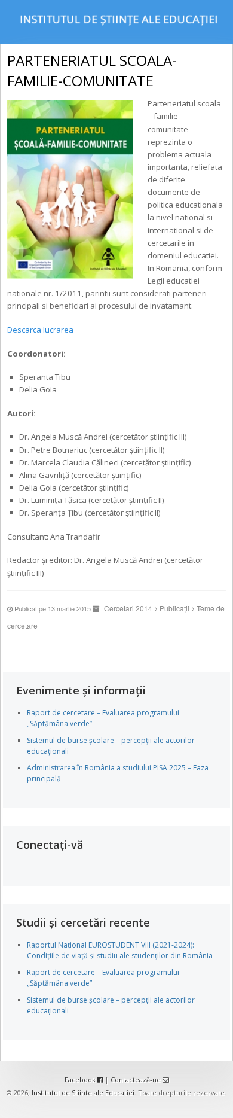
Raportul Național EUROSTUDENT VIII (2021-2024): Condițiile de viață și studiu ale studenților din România (120, 950)
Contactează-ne (137, 1079)
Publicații (174, 608)
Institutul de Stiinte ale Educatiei (83, 1092)
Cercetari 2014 (128, 608)
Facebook (81, 1079)
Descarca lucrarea (40, 329)
